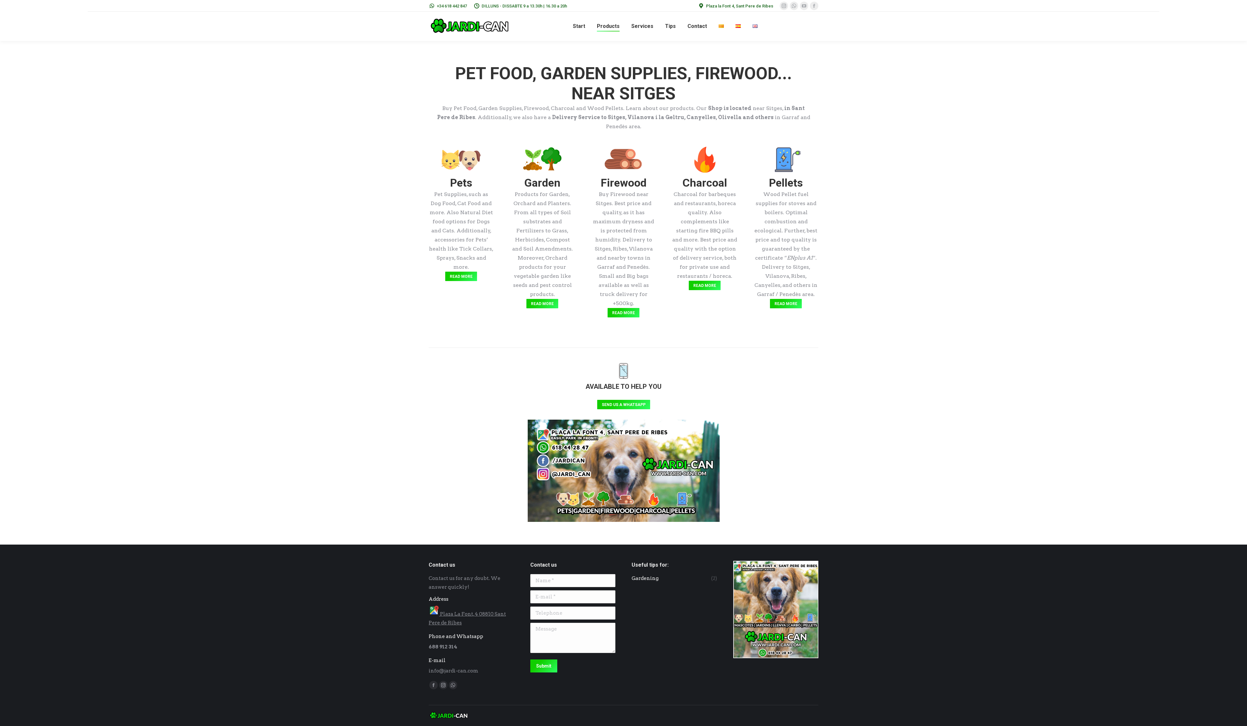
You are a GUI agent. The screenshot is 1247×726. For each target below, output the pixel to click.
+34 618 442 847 (452, 6)
